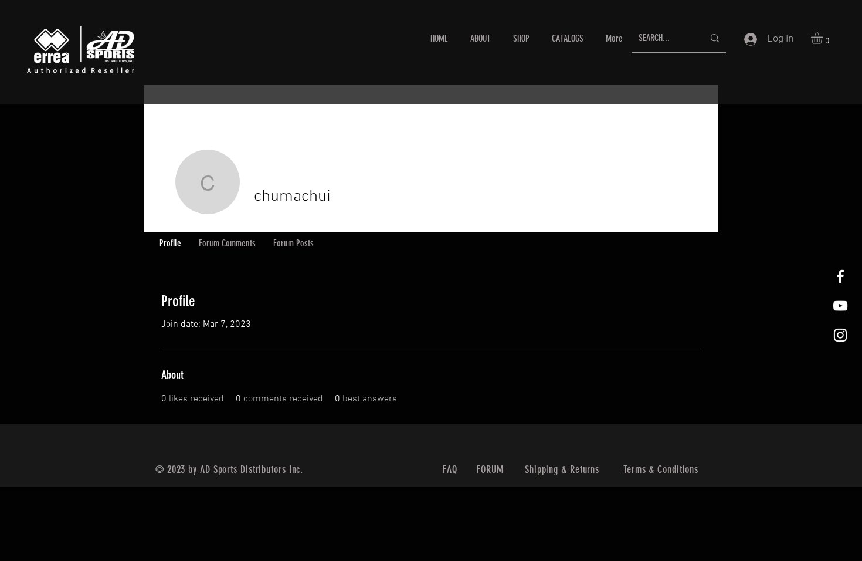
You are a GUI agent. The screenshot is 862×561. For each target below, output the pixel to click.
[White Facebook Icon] (840, 276)
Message (607, 205)
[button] (823, 38)
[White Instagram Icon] (840, 335)
